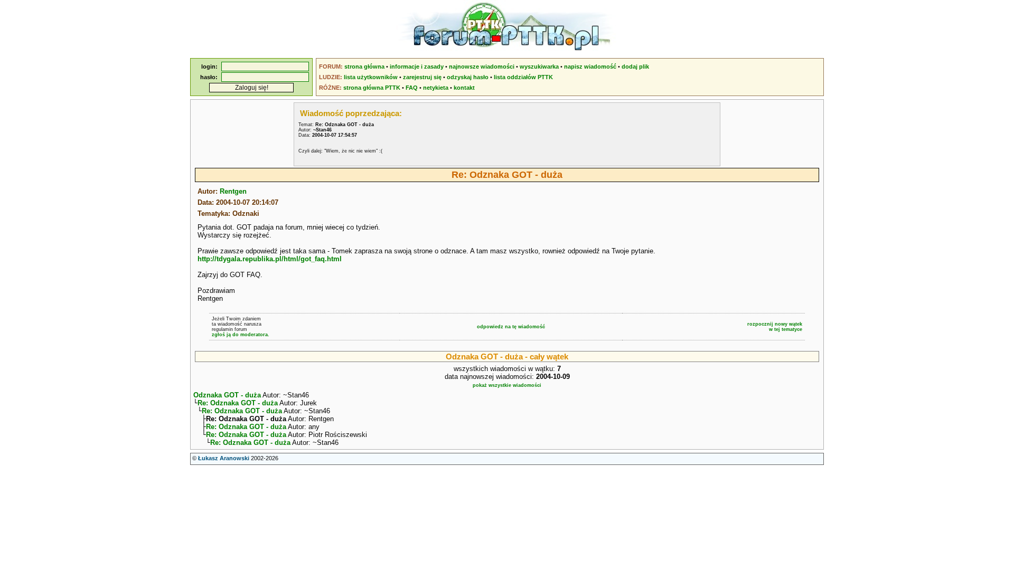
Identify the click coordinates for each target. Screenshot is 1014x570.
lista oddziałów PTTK (523, 77)
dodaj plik (635, 66)
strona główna (364, 66)
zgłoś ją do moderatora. (240, 334)
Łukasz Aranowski (223, 458)
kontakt (464, 87)
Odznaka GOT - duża (227, 395)
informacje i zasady (417, 66)
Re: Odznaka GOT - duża (238, 403)
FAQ (412, 87)
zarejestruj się (422, 77)
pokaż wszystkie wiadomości (507, 385)
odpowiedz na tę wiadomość (511, 326)
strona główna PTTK (371, 87)
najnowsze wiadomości (481, 66)
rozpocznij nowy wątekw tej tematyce (774, 326)
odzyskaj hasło (468, 77)
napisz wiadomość (590, 66)
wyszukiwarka (539, 66)
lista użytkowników (371, 77)
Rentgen (233, 191)
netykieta (435, 87)
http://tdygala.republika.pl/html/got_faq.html (270, 259)
